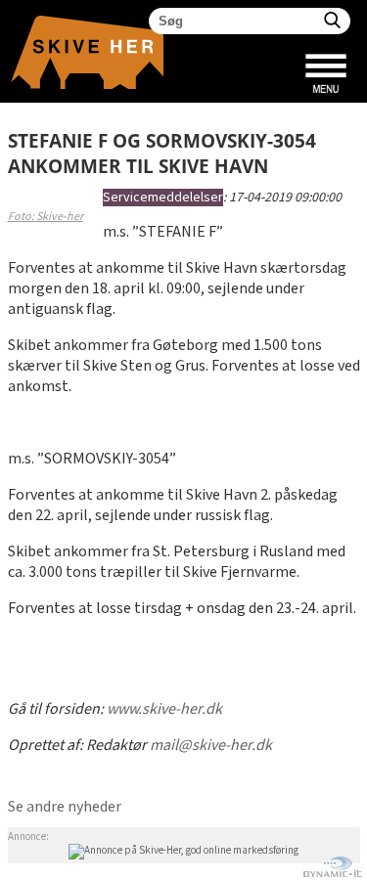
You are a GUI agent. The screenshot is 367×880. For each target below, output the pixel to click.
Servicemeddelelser (163, 197)
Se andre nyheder (64, 807)
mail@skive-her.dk (211, 745)
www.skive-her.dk (164, 709)
